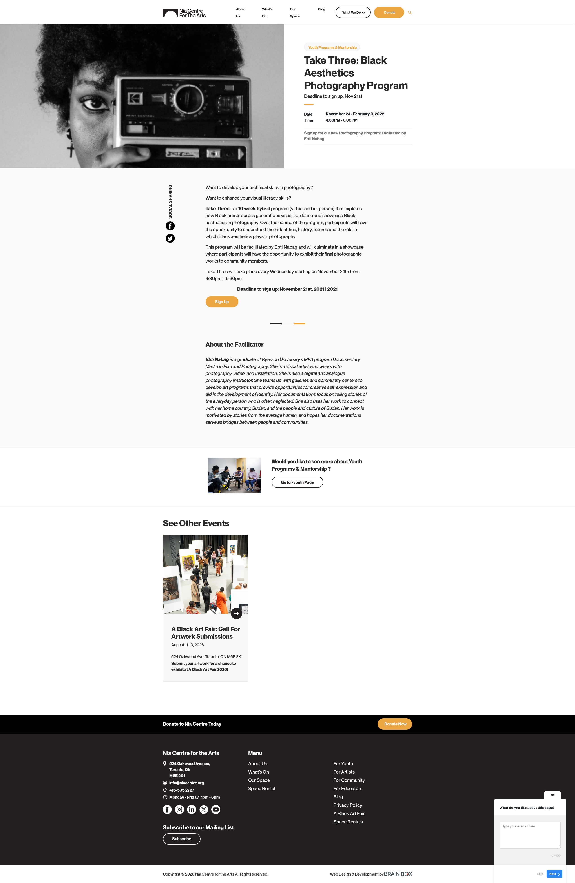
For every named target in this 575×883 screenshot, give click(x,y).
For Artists (344, 772)
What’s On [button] (267, 12)
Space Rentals (348, 822)
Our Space (259, 780)
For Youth (343, 763)
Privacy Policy (348, 805)
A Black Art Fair (349, 813)
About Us (257, 763)
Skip (540, 874)
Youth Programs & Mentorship (332, 47)
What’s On (258, 772)
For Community (349, 780)
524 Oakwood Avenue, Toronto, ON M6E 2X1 (189, 769)
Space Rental (261, 788)
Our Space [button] (295, 12)
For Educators (348, 788)
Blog (338, 797)
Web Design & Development (354, 874)
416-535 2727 (181, 790)
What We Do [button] (352, 12)
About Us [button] (240, 12)
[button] (389, 12)
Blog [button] (321, 9)
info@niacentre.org (186, 782)
